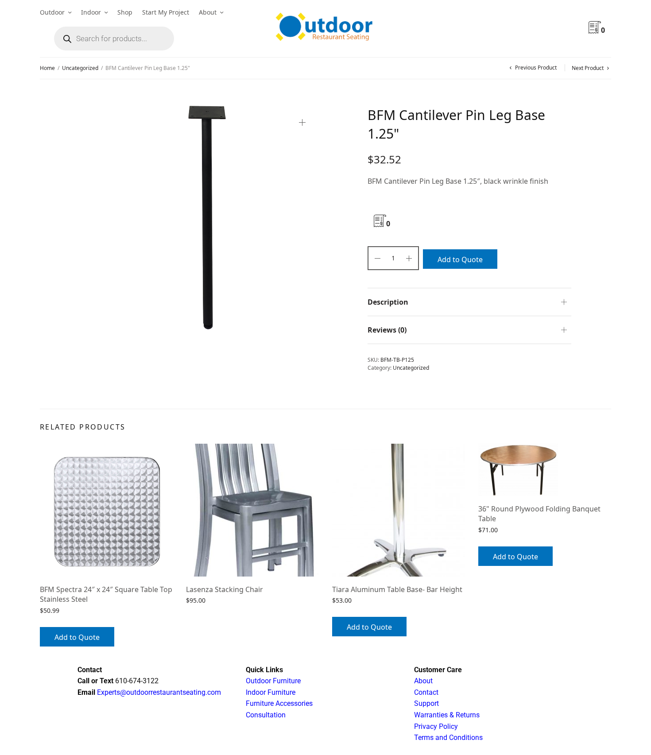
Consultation (266, 715)
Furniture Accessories (279, 703)
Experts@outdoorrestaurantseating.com (158, 692)
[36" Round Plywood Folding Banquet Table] (544, 470)
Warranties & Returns (447, 715)
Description (388, 302)
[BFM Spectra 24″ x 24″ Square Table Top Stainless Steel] (106, 510)
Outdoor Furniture (273, 681)
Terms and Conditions (448, 737)
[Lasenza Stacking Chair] (252, 510)
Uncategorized (80, 68)
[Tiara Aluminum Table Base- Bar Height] (398, 510)
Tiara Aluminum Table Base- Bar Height (397, 589)
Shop (124, 12)
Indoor (91, 12)
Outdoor (52, 12)
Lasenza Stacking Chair (224, 589)
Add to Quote (460, 259)
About (208, 12)
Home (47, 68)
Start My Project (165, 12)
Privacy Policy (436, 726)
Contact (426, 692)
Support (426, 703)
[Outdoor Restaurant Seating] (325, 29)
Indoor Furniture (270, 692)
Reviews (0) (387, 330)
